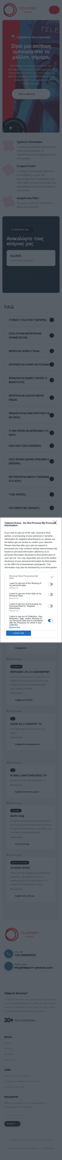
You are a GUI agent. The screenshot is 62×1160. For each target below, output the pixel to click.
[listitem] (31, 577)
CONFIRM (18, 633)
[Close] (56, 523)
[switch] (50, 584)
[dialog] (31, 580)
